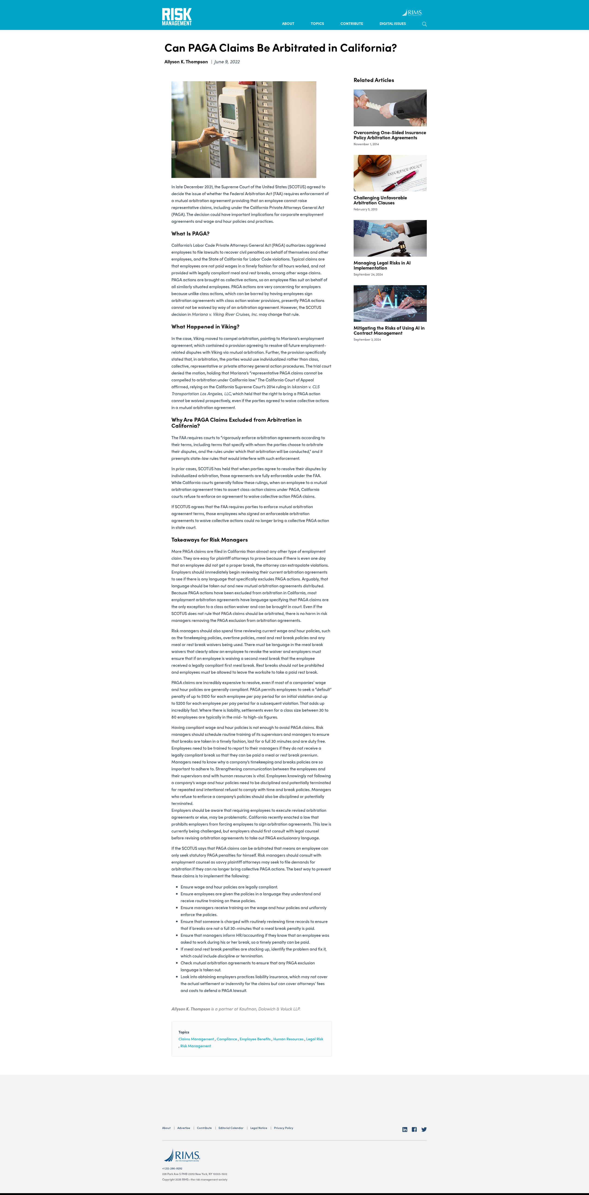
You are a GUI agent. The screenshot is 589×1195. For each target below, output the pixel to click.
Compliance (227, 1038)
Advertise (183, 1127)
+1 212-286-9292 (172, 1168)
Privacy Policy (283, 1127)
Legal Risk (314, 1038)
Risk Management (195, 1045)
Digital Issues (393, 23)
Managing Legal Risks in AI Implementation (382, 265)
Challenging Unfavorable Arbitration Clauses (380, 200)
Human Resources (288, 1038)
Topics (317, 23)
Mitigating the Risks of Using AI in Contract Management (389, 330)
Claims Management (196, 1038)
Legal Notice (258, 1127)
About (288, 23)
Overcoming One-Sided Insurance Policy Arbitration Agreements (390, 135)
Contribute (352, 23)
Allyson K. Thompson (187, 61)
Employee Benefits (255, 1038)
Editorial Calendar (231, 1127)
